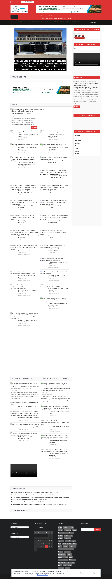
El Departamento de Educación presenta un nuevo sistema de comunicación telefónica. (35, 504)
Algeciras (77, 143)
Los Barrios (78, 146)
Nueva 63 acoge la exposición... (27, 406)
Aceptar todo (72, 573)
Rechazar (83, 573)
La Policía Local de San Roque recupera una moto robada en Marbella (56, 16)
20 (43, 543)
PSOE (72, 562)
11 (38, 541)
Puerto (60, 565)
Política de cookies (42, 575)
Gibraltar (77, 135)
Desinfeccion (67, 538)
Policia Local (72, 560)
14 (46, 541)
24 (35, 546)
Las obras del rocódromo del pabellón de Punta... (56, 249)
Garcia (60, 546)
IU (75, 546)
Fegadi (73, 541)
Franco (74, 543)
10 (35, 541)
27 (43, 546)
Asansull (60, 530)
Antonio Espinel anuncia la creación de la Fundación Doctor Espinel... (86, 88)
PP (68, 562)
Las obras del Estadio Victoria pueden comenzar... (26, 276)
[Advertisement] (40, 350)
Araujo (71, 527)
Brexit (59, 532)
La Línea (77, 138)
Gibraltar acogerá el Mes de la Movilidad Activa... (56, 276)
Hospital (71, 546)
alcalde (60, 527)
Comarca (71, 532)
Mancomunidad (62, 554)
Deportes (60, 538)
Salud (64, 565)
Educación (67, 541)
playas (71, 557)
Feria (59, 543)
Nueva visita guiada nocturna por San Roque (23, 501)
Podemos (65, 560)
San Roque (78, 140)
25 (38, 546)
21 (46, 543)
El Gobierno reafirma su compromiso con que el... (25, 191)
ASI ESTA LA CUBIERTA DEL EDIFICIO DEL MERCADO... (27, 163)
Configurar (94, 573)
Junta (59, 549)
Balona (74, 530)
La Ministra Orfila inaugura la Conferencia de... (56, 135)
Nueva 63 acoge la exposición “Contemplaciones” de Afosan (56, 18)
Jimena (77, 151)
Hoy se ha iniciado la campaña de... (28, 251)
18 (38, 543)
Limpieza (60, 551)
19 (41, 543)
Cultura (66, 535)
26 (41, 546)
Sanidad (70, 565)
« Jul (35, 551)
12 (41, 541)
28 (46, 546)
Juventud (65, 549)
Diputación (61, 541)
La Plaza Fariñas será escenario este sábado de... (57, 304)
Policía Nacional (62, 562)
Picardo (66, 557)
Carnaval (65, 532)
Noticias (60, 557)
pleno (59, 560)
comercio (60, 535)
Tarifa (76, 148)
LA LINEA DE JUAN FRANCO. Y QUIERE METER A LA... (57, 176)
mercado (70, 554)
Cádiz (71, 535)
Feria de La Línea (67, 543)
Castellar (77, 153)
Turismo (67, 568)
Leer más (34, 127)
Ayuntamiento (67, 530)
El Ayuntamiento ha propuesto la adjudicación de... (27, 321)
